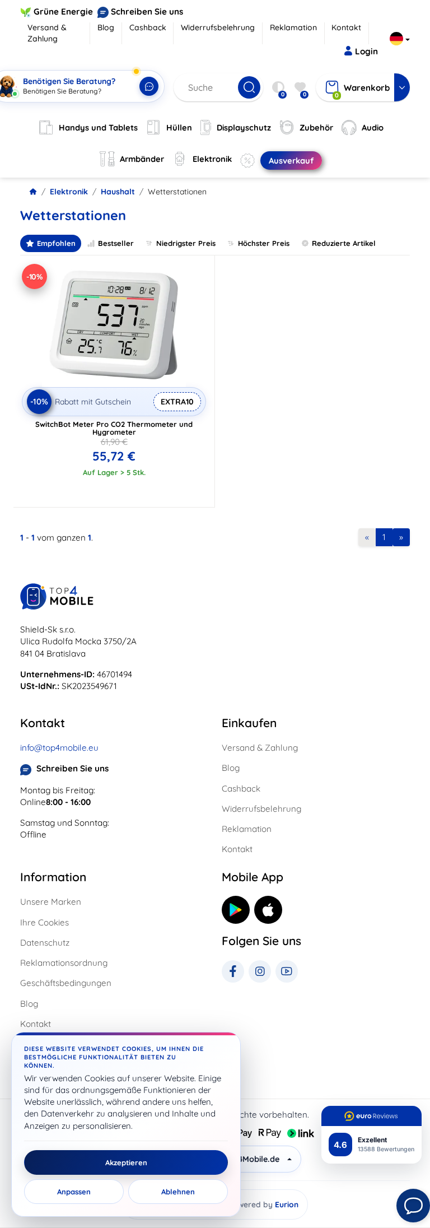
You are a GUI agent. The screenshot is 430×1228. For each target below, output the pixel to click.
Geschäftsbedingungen (65, 983)
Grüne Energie (63, 11)
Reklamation (293, 27)
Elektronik (69, 192)
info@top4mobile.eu (59, 747)
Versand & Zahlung (47, 33)
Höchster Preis (263, 243)
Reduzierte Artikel (344, 243)
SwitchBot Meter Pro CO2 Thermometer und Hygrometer (114, 428)
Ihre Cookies (44, 922)
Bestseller (116, 243)
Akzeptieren (126, 1162)
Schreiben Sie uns (147, 11)
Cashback (147, 27)
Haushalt (118, 192)
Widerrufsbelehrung (218, 27)
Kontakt (346, 27)
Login (366, 51)
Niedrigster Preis (186, 243)
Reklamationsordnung (64, 962)
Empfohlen (56, 243)
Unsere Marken (50, 901)
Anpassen (74, 1191)
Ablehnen (178, 1191)
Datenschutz (44, 942)
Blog (105, 27)
